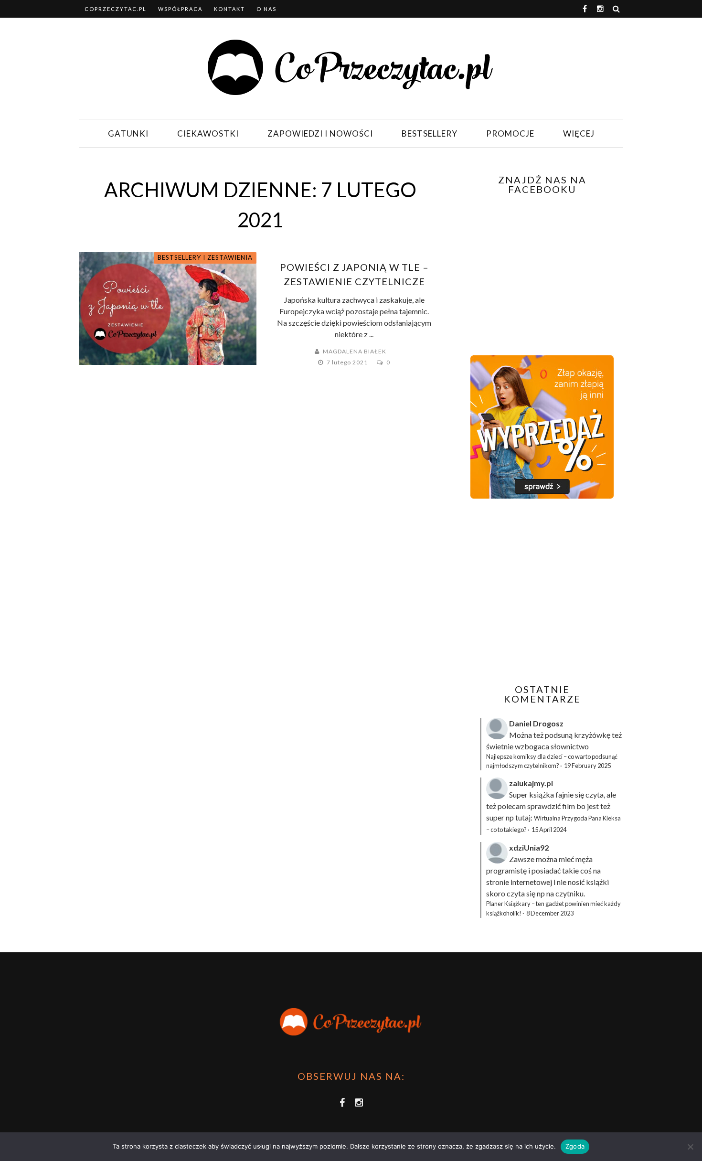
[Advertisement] (541, 591)
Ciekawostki (208, 133)
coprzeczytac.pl (116, 9)
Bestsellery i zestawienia (205, 257)
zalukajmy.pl (531, 783)
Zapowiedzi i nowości (320, 133)
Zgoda (575, 1146)
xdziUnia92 (529, 847)
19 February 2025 (587, 765)
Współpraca (180, 9)
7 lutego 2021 (348, 362)
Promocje (510, 133)
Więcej (579, 133)
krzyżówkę (592, 734)
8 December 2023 (550, 913)
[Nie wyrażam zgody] (690, 1146)
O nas (266, 9)
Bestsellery (429, 133)
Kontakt (229, 9)
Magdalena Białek (354, 351)
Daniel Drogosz (536, 723)
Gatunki (128, 133)
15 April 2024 (549, 829)
